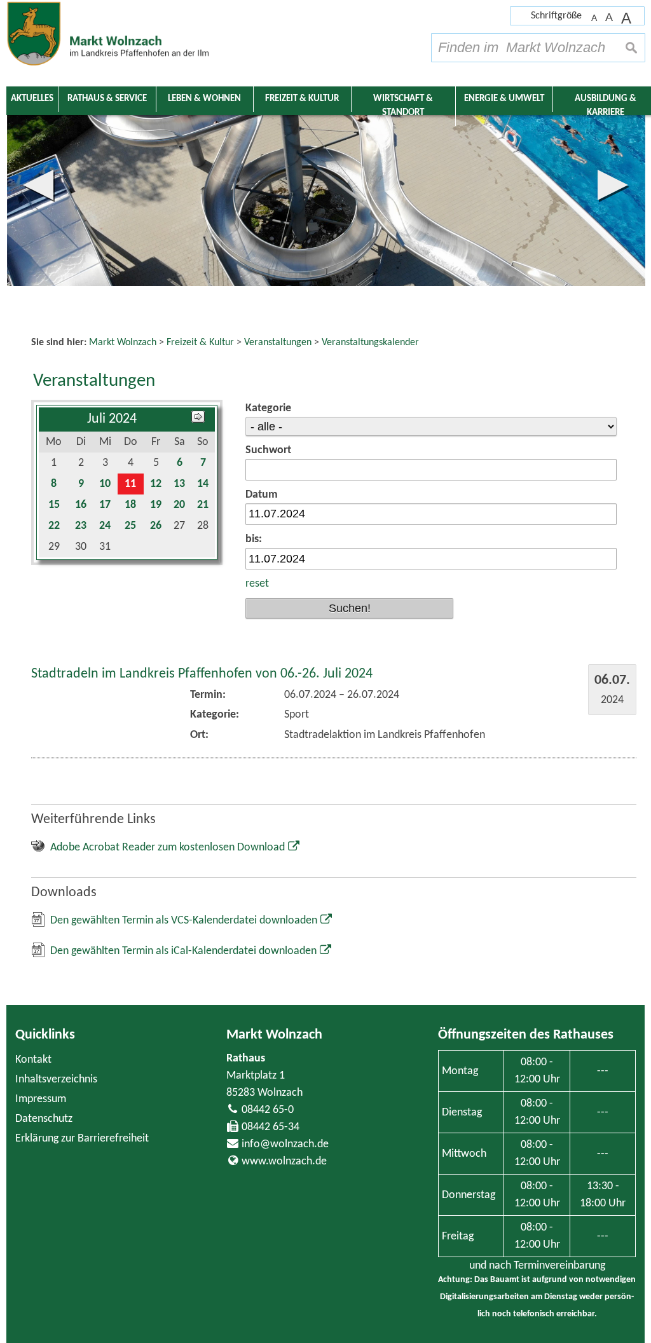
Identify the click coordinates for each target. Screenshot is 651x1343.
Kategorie (268, 408)
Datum (261, 495)
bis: (253, 539)
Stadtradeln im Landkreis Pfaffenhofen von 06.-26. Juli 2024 (202, 674)
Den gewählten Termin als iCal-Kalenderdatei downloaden (183, 951)
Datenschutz (43, 1119)
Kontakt (33, 1060)
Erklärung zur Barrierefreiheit (82, 1139)
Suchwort (268, 450)
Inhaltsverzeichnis (56, 1080)
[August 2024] (198, 419)
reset (257, 584)
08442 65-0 (268, 1110)
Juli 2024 (112, 419)
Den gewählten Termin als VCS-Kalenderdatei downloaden (183, 921)
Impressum (40, 1099)
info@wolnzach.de (285, 1144)
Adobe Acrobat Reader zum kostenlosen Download (167, 848)
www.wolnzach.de (284, 1162)
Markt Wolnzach (274, 1035)
